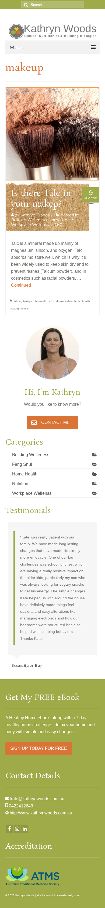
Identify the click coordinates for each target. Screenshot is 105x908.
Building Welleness (29, 219)
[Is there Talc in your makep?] (52, 133)
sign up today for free (38, 748)
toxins (25, 308)
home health (82, 301)
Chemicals (39, 301)
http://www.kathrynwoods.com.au (41, 813)
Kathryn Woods (35, 215)
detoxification (64, 301)
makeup (15, 308)
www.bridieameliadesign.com (63, 895)
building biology (22, 301)
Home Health (61, 219)
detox (51, 301)
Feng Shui (22, 464)
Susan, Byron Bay (27, 665)
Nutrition (20, 483)
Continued (21, 285)
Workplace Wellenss (30, 224)
